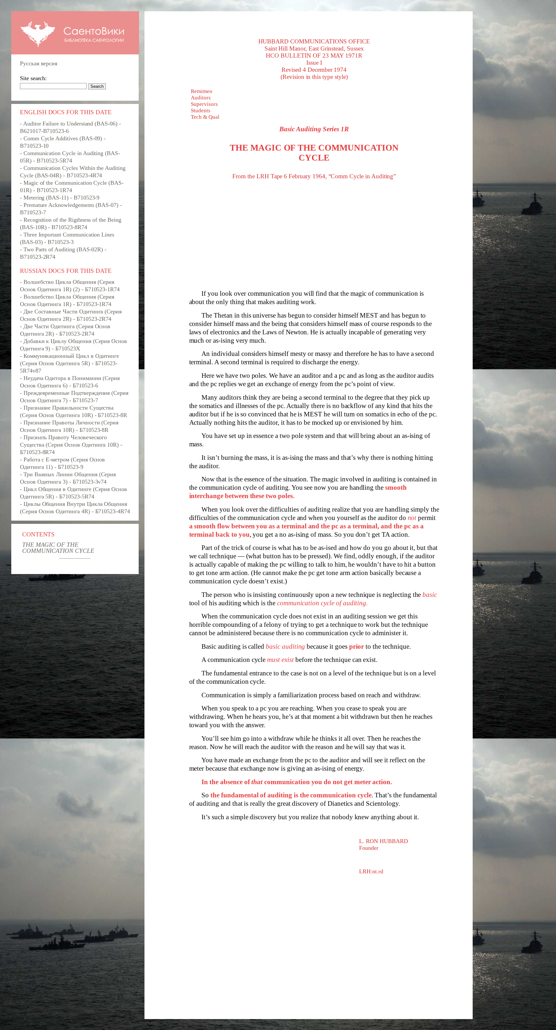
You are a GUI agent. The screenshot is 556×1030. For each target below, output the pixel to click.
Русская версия (38, 63)
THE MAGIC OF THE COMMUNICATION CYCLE (58, 547)
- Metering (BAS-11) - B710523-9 (59, 197)
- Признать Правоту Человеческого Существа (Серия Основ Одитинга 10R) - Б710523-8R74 (71, 444)
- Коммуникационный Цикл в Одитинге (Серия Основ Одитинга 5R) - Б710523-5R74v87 (69, 363)
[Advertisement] (314, 235)
